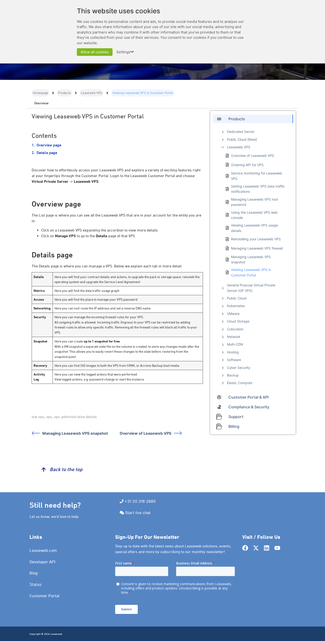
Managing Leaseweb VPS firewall (257, 248)
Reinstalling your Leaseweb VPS (256, 239)
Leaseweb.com (43, 550)
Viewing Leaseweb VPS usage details (254, 227)
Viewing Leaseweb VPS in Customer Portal (251, 272)
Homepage (40, 93)
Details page (47, 152)
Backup (233, 375)
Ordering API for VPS (247, 165)
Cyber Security (238, 368)
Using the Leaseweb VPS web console (254, 215)
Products (64, 93)
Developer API (42, 561)
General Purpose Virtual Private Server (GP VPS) (251, 287)
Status (36, 584)
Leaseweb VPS (91, 93)
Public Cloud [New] (242, 139)
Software (234, 360)
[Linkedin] (267, 548)
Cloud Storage (238, 321)
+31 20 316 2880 (140, 501)
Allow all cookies (95, 52)
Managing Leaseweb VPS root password (254, 202)
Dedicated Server (240, 132)
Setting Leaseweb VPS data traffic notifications (258, 188)
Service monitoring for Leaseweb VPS (256, 175)
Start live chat (138, 512)
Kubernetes (236, 306)
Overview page (49, 145)
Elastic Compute (239, 383)
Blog (34, 572)
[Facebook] (245, 548)
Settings (125, 52)
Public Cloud (236, 298)
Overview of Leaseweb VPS (145, 433)
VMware (233, 314)
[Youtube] (277, 548)
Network (233, 337)
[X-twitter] (256, 548)
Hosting (233, 352)
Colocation (235, 329)
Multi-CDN (235, 344)
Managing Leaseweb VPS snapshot (75, 433)
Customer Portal (44, 595)
